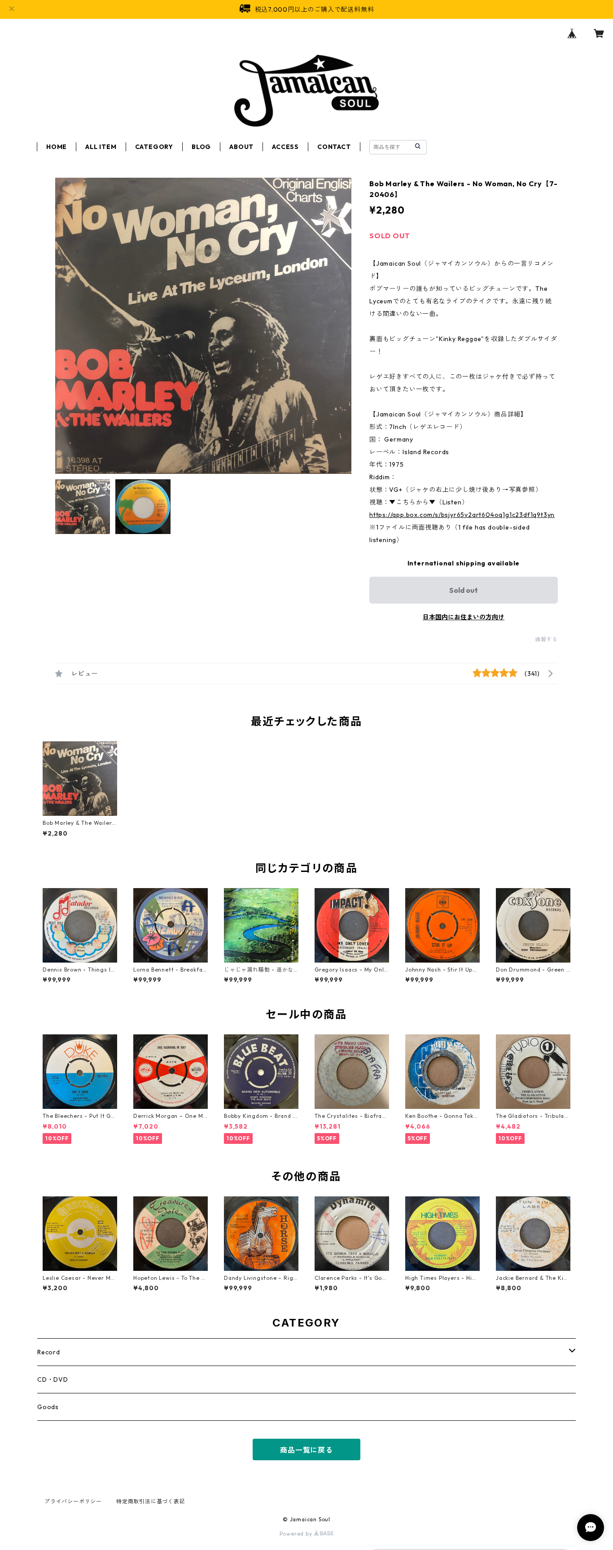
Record (48, 1352)
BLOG (201, 147)
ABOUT (241, 147)
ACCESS (285, 147)
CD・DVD (52, 1379)
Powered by (297, 1533)
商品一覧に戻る (306, 1449)
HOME (56, 147)
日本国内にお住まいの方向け (463, 617)
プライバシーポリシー (73, 1501)
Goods (48, 1407)
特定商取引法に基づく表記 (150, 1501)
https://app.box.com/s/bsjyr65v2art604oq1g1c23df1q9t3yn (462, 515)
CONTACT (334, 147)
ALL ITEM (100, 147)
